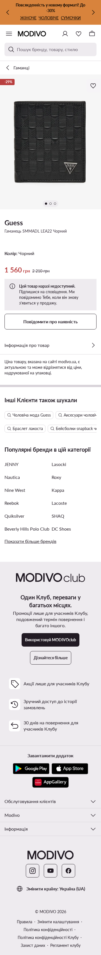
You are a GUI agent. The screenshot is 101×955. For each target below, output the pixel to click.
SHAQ (58, 516)
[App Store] (70, 768)
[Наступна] (93, 12)
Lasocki (59, 464)
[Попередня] (8, 12)
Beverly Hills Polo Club (26, 528)
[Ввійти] (65, 33)
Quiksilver (14, 516)
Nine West (14, 490)
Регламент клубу (65, 945)
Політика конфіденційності (48, 929)
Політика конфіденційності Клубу (48, 937)
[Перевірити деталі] (93, 345)
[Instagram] (32, 870)
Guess (13, 223)
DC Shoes (61, 528)
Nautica (12, 477)
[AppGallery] (50, 782)
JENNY (11, 464)
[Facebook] (68, 870)
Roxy (56, 477)
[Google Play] (31, 768)
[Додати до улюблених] (93, 85)
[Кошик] (92, 33)
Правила (24, 921)
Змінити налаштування (58, 921)
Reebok (11, 503)
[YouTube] (50, 870)
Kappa (58, 490)
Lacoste (59, 503)
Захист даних (33, 945)
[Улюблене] (78, 33)
